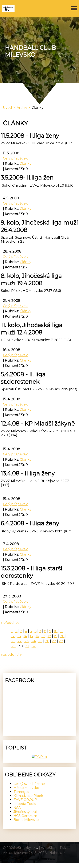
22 (19, 641)
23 (26, 641)
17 (43, 636)
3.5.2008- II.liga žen (27, 177)
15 (31, 636)
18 (49, 636)
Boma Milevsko (26, 820)
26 (47, 641)
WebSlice (49, 848)
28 (61, 641)
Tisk (62, 848)
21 (13, 641)
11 (61, 631)
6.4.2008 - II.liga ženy (30, 523)
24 (33, 641)
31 (27, 646)
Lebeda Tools (24, 804)
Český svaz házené (29, 784)
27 (54, 641)
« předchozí (11, 623)
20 (62, 636)
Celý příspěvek (15, 158)
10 (56, 631)
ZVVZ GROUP (25, 800)
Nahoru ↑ (57, 853)
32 (34, 646)
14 (25, 636)
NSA (17, 808)
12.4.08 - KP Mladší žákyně (38, 423)
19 (55, 636)
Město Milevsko (26, 788)
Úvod (7, 108)
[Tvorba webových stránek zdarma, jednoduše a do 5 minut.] (37, 848)
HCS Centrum (25, 816)
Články (25, 164)
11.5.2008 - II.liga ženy (30, 135)
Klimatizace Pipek (28, 796)
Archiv (22, 108)
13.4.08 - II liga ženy (28, 473)
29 (13, 646)
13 (19, 636)
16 (37, 636)
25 (40, 641)
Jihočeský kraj (25, 812)
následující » (11, 655)
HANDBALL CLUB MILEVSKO (30, 51)
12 (13, 636)
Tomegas (21, 792)
